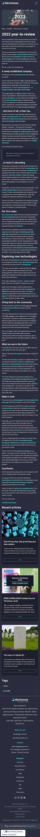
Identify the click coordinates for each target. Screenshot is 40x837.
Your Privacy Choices (15, 831)
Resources (20, 792)
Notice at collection (9, 835)
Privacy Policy (20, 814)
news (5, 686)
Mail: (20, 746)
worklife (9, 29)
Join (20, 785)
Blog (3, 29)
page (27, 306)
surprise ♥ (32, 826)
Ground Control (20, 766)
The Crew (20, 762)
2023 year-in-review (21, 29)
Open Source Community (26, 107)
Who (22, 81)
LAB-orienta (9, 316)
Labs (20, 773)
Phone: (20, 752)
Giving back (20, 777)
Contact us (20, 781)
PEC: (20, 749)
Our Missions (20, 770)
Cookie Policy (20, 817)
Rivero (34, 268)
